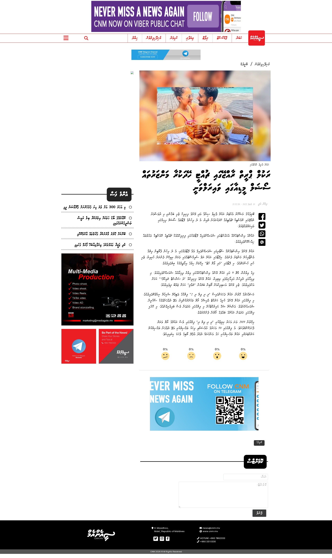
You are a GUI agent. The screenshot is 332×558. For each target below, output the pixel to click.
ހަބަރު (239, 38)
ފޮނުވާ (259, 513)
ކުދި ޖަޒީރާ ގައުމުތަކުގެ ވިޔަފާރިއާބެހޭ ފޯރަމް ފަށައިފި (100, 245)
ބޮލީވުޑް (244, 64)
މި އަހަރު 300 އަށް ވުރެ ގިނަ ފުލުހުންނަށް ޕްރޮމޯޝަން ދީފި (94, 207)
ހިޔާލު (135, 38)
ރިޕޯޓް (205, 38)
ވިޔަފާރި (190, 38)
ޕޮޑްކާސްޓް (222, 38)
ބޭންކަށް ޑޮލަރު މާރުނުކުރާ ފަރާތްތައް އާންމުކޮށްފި (101, 234)
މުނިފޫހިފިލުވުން (153, 38)
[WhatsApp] (262, 233)
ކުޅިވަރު (173, 38)
